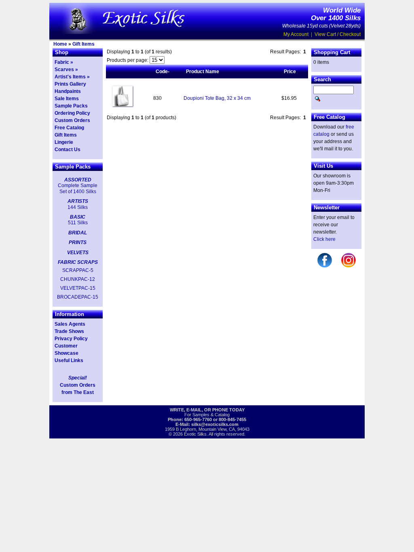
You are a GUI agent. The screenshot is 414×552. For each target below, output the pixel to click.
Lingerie (64, 142)
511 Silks (78, 222)
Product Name (202, 71)
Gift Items (83, 44)
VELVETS (78, 252)
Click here (324, 239)
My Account (295, 34)
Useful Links (69, 360)
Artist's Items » (72, 77)
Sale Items (67, 98)
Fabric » (64, 62)
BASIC (77, 217)
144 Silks (78, 207)
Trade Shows (69, 331)
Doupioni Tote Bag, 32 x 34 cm (217, 98)
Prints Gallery (70, 84)
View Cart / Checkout (338, 34)
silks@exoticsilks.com (215, 424)
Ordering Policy (72, 113)
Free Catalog (69, 128)
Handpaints (68, 91)
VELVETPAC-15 (77, 288)
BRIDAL (77, 233)
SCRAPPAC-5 (77, 270)
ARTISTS (78, 201)
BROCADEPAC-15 (77, 297)
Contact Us (67, 149)
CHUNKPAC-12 (77, 279)
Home (60, 44)
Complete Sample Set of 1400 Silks (77, 188)
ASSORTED (77, 180)
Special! (77, 378)
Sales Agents (70, 324)
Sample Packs (71, 106)
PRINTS (78, 242)
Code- (162, 71)
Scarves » (66, 69)
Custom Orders (72, 120)
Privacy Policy (71, 338)
